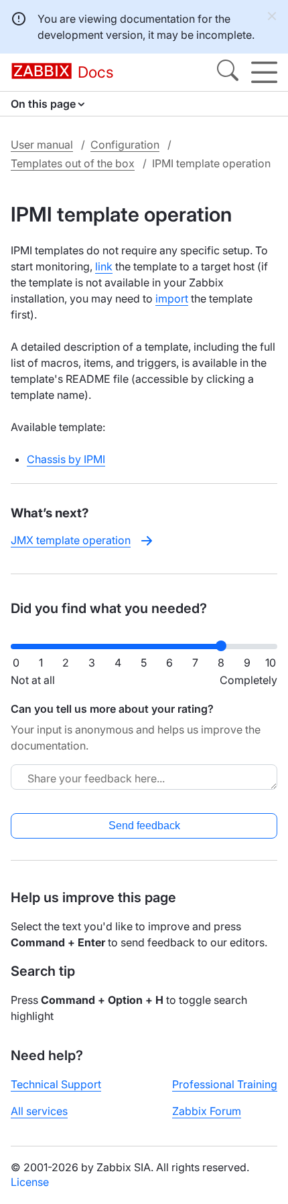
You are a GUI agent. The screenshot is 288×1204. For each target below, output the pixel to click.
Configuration (124, 144)
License (30, 1182)
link (104, 266)
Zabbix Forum (206, 1111)
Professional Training (224, 1084)
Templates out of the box (73, 163)
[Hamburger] (264, 72)
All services (39, 1111)
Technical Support (56, 1084)
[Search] (227, 72)
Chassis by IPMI (66, 459)
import (171, 298)
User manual (42, 144)
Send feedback (144, 825)
